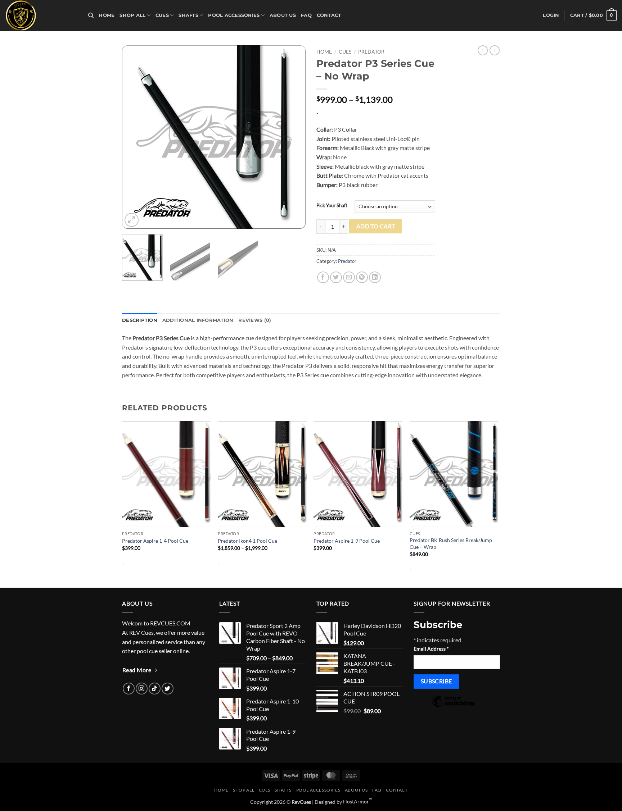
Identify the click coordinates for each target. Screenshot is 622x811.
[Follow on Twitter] (167, 688)
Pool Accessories (234, 15)
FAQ (306, 15)
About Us (283, 15)
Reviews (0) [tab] (254, 320)
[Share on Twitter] (336, 277)
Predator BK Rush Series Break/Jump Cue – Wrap (451, 543)
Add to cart (375, 226)
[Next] (293, 137)
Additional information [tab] (198, 320)
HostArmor (357, 801)
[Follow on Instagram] (142, 688)
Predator (371, 52)
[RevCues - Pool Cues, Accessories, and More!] (41, 15)
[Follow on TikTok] (155, 688)
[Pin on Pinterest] (362, 277)
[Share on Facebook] (323, 277)
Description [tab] (139, 320)
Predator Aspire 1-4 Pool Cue (155, 541)
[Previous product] (495, 50)
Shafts (188, 15)
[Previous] (134, 137)
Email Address (431, 649)
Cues (162, 15)
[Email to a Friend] (349, 277)
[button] (551, 15)
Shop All (132, 15)
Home (106, 15)
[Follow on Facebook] (129, 688)
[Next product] (483, 50)
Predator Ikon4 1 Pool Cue (247, 541)
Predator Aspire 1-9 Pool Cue (347, 541)
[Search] (91, 15)
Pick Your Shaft (331, 205)
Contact (329, 15)
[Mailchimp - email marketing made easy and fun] (453, 706)
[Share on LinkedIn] (375, 277)
